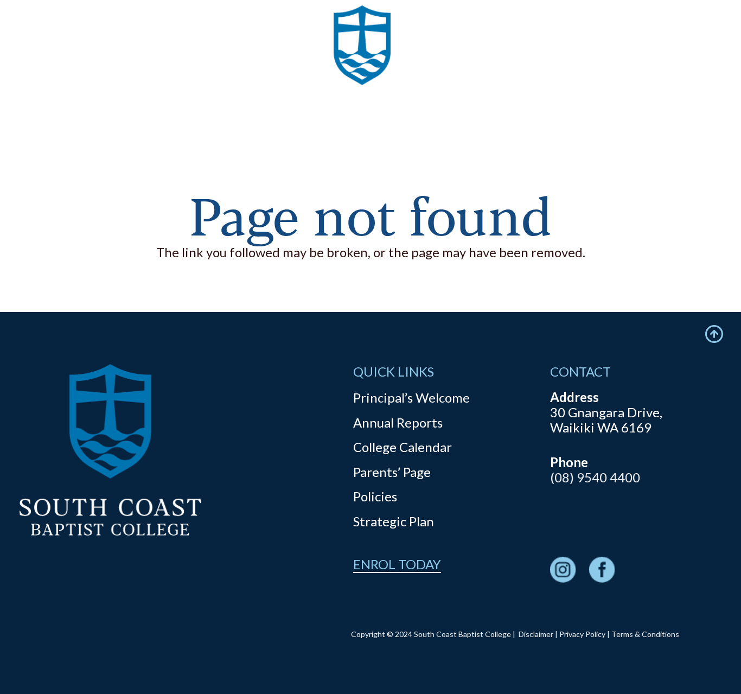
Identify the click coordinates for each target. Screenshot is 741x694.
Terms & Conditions (645, 634)
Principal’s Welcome (411, 397)
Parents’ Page (392, 472)
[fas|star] (563, 571)
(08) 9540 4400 (595, 477)
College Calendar (402, 447)
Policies (375, 496)
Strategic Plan (393, 521)
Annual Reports (398, 422)
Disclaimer (536, 634)
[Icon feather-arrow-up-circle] (714, 334)
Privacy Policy (582, 634)
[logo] (362, 65)
